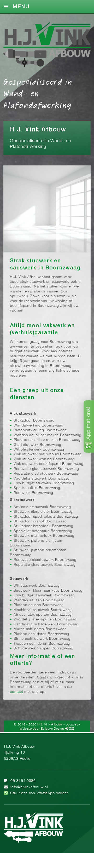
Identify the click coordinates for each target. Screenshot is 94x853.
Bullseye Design (52, 728)
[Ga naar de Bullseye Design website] (69, 728)
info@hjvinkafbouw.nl (29, 787)
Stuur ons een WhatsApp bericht (39, 793)
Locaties (72, 724)
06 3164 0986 (23, 781)
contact (16, 692)
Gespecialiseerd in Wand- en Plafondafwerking (37, 93)
